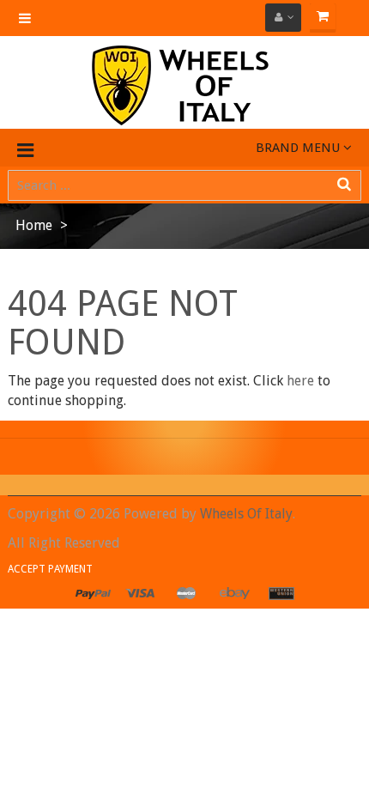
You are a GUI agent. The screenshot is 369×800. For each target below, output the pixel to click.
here (300, 381)
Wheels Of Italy (246, 514)
